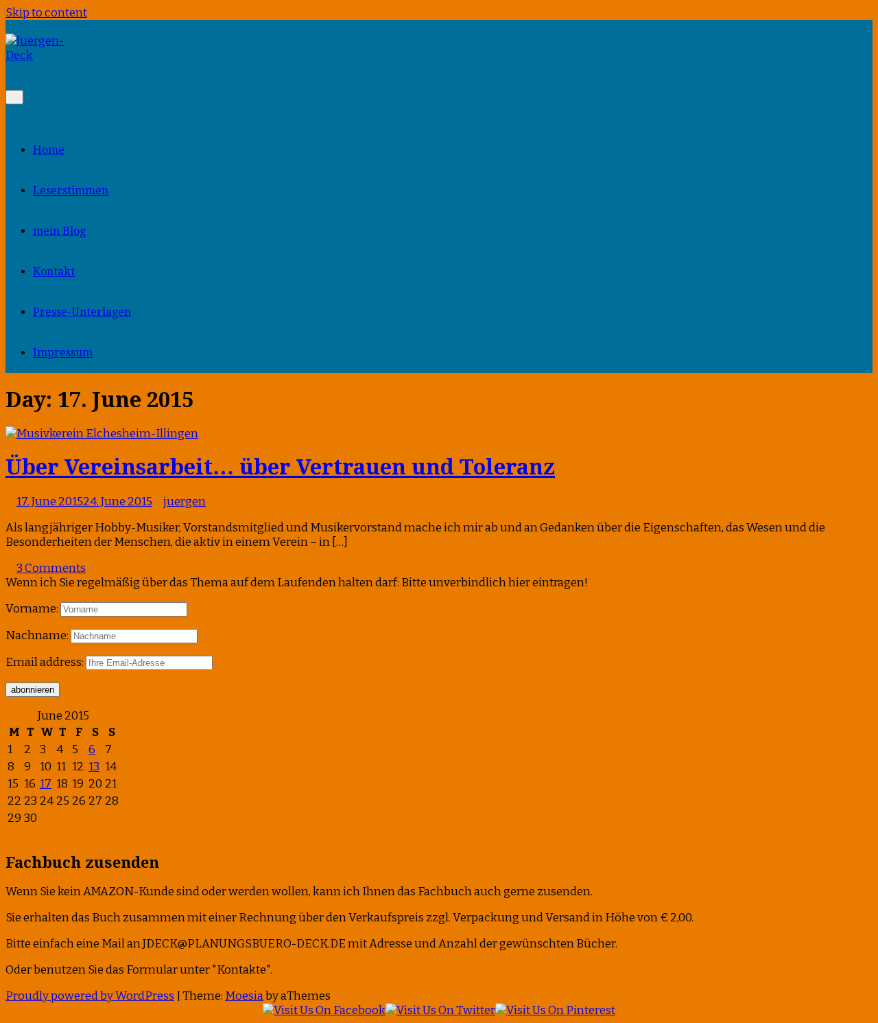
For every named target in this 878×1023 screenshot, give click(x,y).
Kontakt (54, 271)
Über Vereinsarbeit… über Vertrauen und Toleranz (280, 467)
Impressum (63, 352)
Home (48, 150)
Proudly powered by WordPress (89, 996)
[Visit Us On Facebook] (324, 1010)
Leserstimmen (70, 190)
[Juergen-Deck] (41, 55)
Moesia (244, 996)
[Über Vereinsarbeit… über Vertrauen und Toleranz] (101, 433)
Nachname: (37, 635)
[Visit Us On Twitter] (440, 1010)
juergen (184, 501)
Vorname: (31, 608)
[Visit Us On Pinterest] (555, 1010)
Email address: (45, 662)
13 (93, 766)
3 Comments (51, 568)
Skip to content (46, 12)
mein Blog (59, 231)
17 (45, 784)
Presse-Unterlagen (82, 312)
